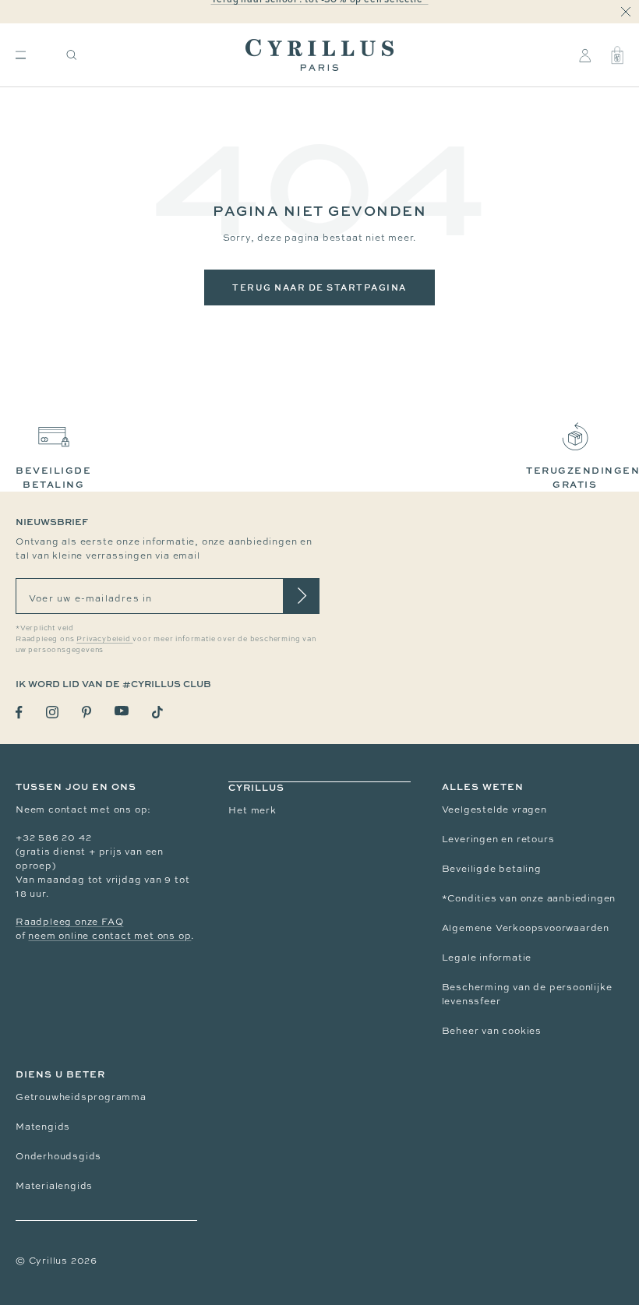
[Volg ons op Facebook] (19, 712)
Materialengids (54, 1186)
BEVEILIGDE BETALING (53, 477)
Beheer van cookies (492, 1031)
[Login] (585, 55)
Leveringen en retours (498, 839)
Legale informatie (487, 957)
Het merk (252, 810)
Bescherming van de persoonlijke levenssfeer (527, 994)
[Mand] (617, 55)
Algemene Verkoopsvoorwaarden (525, 928)
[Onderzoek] (71, 55)
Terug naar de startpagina (319, 287)
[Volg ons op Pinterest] (86, 712)
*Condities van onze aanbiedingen (529, 898)
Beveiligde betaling (492, 868)
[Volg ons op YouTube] (122, 711)
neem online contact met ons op (109, 935)
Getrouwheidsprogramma (81, 1097)
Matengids (43, 1126)
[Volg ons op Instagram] (52, 712)
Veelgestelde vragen (494, 809)
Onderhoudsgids (58, 1156)
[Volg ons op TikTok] (157, 712)
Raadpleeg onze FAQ (69, 921)
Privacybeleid (104, 639)
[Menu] (21, 55)
